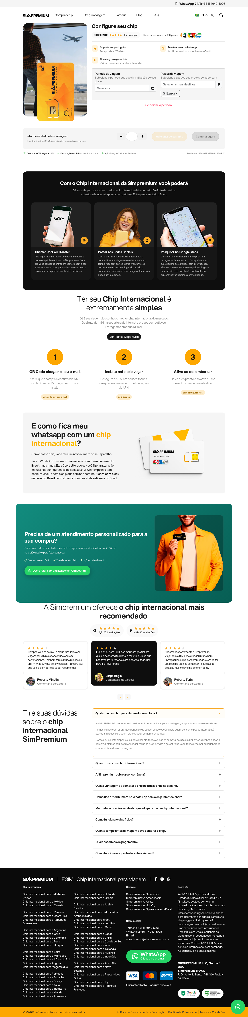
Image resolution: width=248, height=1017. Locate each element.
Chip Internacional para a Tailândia (95, 949)
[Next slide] (128, 697)
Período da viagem (107, 73)
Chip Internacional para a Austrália (95, 963)
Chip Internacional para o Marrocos (44, 955)
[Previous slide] (120, 697)
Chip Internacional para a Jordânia (94, 923)
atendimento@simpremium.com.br (147, 939)
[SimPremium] (38, 879)
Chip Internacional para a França (42, 981)
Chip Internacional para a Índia (92, 945)
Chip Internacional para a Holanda (94, 894)
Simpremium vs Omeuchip (142, 894)
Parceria (120, 15)
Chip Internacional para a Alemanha (44, 996)
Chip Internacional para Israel (92, 920)
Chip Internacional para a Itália (41, 985)
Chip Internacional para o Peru (41, 941)
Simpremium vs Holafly (140, 905)
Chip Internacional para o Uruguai (43, 945)
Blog (139, 15)
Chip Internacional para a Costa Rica (45, 916)
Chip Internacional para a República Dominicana (44, 921)
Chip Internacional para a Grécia (93, 898)
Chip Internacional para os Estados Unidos (44, 896)
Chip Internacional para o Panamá (43, 912)
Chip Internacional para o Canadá (43, 905)
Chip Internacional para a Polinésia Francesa (95, 987)
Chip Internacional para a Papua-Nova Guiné (97, 976)
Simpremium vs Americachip (143, 898)
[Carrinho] (220, 15)
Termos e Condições (212, 1012)
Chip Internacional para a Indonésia (95, 956)
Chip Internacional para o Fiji (91, 982)
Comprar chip (64, 15)
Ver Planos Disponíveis (124, 337)
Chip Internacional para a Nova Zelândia (92, 969)
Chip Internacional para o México (43, 901)
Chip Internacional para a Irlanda (42, 992)
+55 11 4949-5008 (213, 3)
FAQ (156, 15)
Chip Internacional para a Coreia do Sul (98, 941)
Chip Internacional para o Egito (41, 952)
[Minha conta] (212, 15)
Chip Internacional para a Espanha (43, 977)
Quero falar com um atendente (59, 571)
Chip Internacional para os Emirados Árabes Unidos (96, 914)
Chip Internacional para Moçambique (45, 967)
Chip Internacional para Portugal (43, 973)
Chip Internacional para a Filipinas (94, 953)
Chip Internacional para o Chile (41, 934)
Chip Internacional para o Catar (93, 927)
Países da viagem (172, 73)
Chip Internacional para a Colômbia (44, 938)
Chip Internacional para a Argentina (44, 930)
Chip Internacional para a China (93, 938)
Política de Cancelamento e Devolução (141, 1012)
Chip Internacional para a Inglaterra (44, 989)
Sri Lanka (169, 93)
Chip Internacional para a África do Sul (46, 959)
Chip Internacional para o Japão (93, 934)
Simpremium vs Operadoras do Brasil (149, 909)
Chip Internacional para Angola (42, 963)
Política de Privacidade (182, 1012)
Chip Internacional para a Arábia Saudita (93, 906)
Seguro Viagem (95, 15)
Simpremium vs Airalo (139, 901)
